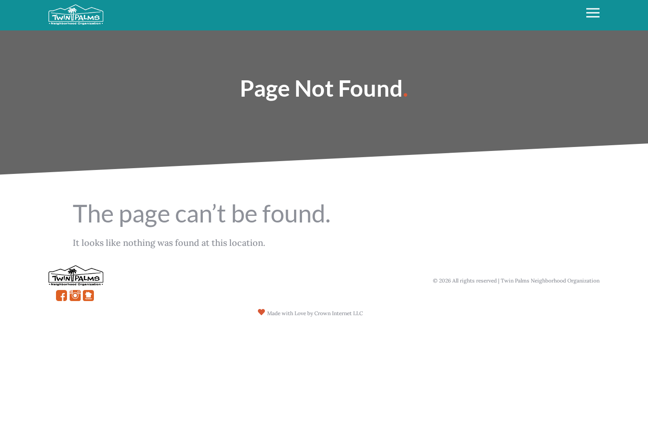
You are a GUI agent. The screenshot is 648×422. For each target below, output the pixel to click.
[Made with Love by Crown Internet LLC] (261, 312)
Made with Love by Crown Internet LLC (315, 313)
